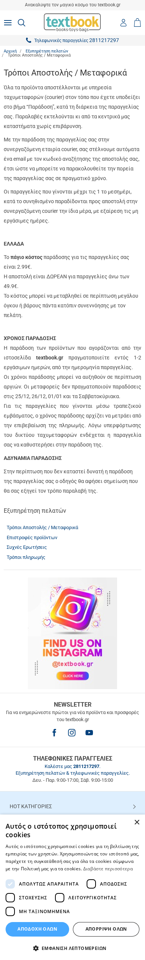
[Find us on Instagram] (72, 733)
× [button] (136, 822)
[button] (72, 947)
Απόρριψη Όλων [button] (106, 929)
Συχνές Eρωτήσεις (27, 547)
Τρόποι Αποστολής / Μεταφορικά (42, 527)
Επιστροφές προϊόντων (32, 537)
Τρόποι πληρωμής (26, 557)
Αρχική (10, 51)
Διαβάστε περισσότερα (108, 868)
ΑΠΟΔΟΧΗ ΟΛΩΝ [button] (37, 929)
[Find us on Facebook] (54, 733)
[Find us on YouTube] (89, 733)
